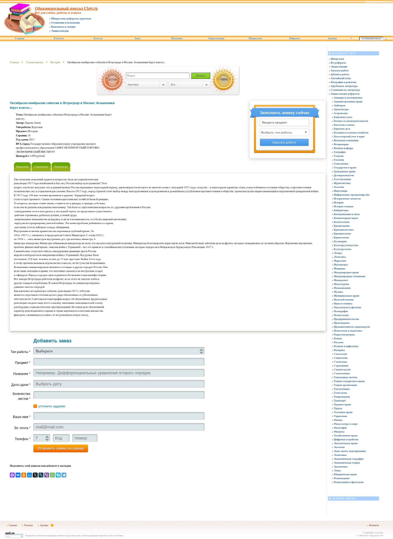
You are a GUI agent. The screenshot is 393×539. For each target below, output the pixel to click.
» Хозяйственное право (345, 435)
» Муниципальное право (345, 295)
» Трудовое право (341, 404)
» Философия (339, 427)
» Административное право (347, 101)
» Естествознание (341, 179)
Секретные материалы (378, 1)
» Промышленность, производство (351, 326)
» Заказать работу (339, 70)
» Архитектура (340, 109)
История (55, 62)
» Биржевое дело (341, 128)
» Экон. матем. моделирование (349, 451)
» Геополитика (340, 163)
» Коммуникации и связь (346, 214)
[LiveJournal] (40, 475)
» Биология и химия (343, 125)
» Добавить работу (339, 74)
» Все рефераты (337, 62)
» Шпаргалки (336, 59)
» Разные (337, 338)
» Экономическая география (348, 459)
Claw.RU (379, 532)
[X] (35, 475)
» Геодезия (338, 156)
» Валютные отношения (345, 140)
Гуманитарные (34, 62)
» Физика (337, 420)
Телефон (22, 439)
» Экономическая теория (346, 462)
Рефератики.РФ (376, 535)
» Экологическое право (345, 443)
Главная (19, 38)
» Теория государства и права (348, 381)
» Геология (338, 159)
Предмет (22, 362)
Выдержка (22, 166)
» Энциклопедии (338, 66)
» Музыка (337, 292)
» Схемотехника (341, 373)
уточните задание (51, 406)
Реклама (28, 525)
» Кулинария (339, 241)
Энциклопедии (216, 38)
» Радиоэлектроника (343, 334)
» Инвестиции (339, 191)
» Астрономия (340, 113)
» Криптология (340, 237)
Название (21, 373)
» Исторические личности (346, 198)
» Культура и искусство (345, 245)
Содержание (41, 166)
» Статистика (339, 361)
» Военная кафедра (342, 148)
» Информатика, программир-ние (350, 194)
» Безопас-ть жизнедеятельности (350, 121)
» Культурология (341, 249)
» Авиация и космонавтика (347, 97)
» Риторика (338, 350)
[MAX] (12, 475)
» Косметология (340, 222)
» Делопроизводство (343, 175)
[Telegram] (63, 475)
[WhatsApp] (52, 475)
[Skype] (58, 475)
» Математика (340, 264)
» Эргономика (340, 466)
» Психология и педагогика (347, 330)
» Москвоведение (341, 288)
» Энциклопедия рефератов (344, 93)
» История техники (342, 206)
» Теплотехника (341, 389)
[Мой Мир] (29, 475)
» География (339, 152)
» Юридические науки (344, 474)
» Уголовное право (342, 412)
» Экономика (339, 455)
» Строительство (341, 369)
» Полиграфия (340, 311)
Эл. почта (22, 428)
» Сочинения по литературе (344, 90)
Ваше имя (21, 417)
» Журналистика (341, 183)
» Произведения (341, 323)
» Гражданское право (344, 171)
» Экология (338, 447)
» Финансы (338, 431)
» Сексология (339, 354)
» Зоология (338, 187)
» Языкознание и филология (348, 482)
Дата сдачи (20, 385)
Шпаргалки (255, 38)
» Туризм (337, 408)
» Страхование (340, 365)
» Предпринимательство (345, 319)
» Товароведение (341, 396)
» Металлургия (340, 284)
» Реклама (337, 342)
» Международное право (345, 272)
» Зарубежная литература (343, 86)
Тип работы (20, 352)
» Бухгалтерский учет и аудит (348, 136)
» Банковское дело (342, 117)
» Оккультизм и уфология (346, 307)
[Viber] (46, 475)
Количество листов (21, 396)
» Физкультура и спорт (345, 424)
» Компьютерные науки (345, 218)
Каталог (98, 38)
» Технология (339, 392)
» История (337, 202)
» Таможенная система (344, 377)
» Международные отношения (348, 276)
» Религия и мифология (345, 346)
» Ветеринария (340, 144)
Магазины (177, 38)
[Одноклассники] (23, 475)
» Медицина (338, 268)
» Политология (340, 315)
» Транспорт (339, 400)
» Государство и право (344, 167)
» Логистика (339, 257)
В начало (59, 38)
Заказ (137, 38)
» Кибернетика (340, 210)
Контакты (374, 525)
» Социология (340, 358)
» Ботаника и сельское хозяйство (350, 132)
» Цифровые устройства (345, 439)
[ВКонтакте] (18, 475)
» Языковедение (341, 478)
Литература (61, 166)
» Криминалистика (342, 229)
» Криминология (341, 233)
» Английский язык (340, 78)
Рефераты (294, 38)
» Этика (336, 470)
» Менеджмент (340, 280)
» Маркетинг (339, 260)
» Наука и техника (342, 303)
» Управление (339, 416)
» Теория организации (344, 385)
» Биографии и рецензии (342, 82)
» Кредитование (341, 225)
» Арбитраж (339, 105)
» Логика (337, 253)
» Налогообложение (343, 299)
